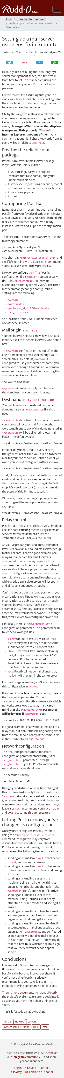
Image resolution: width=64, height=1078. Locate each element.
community (26, 1057)
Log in (18, 1067)
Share (41, 62)
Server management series (19, 76)
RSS (42, 1053)
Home (8, 19)
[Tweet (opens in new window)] (9, 62)
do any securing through (29, 812)
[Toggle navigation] (57, 9)
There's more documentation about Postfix (29, 992)
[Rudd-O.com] (21, 9)
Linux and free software (31, 19)
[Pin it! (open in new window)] (24, 62)
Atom (49, 1053)
